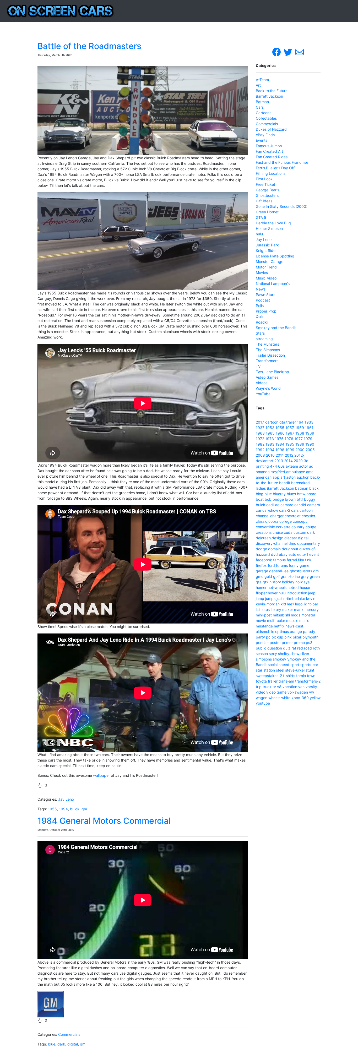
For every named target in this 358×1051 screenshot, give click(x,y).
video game (276, 692)
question (274, 648)
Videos (261, 383)
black (314, 488)
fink (308, 560)
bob (268, 499)
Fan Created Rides (272, 157)
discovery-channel (272, 543)
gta (282, 422)
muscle (292, 620)
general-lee (279, 571)
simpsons (264, 659)
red (300, 648)
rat (293, 648)
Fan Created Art (269, 151)
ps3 (309, 642)
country (298, 527)
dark (61, 1044)
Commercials (69, 1034)
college (285, 521)
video (260, 692)
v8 (279, 686)
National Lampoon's (273, 283)
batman (301, 488)
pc (268, 637)
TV (258, 366)
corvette (283, 527)
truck (267, 686)
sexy (273, 653)
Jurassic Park (267, 245)
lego (298, 604)
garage (262, 571)
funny (294, 565)
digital (72, 1044)
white (285, 697)
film (301, 560)
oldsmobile (265, 631)
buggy (309, 499)
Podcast (263, 300)
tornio (301, 675)
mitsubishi (281, 615)
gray (305, 576)
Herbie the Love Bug (273, 223)
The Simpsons (268, 349)
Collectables (266, 118)
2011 (280, 455)
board (311, 494)
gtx (265, 582)
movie (261, 620)
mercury (312, 609)
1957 (289, 427)
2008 (260, 455)
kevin (310, 598)
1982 (260, 444)
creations (264, 532)
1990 (309, 444)
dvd (274, 554)
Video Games (267, 377)
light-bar (310, 604)
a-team (292, 466)
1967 (290, 433)
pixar (297, 637)
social (273, 664)
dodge (261, 549)
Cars (260, 107)
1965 (270, 433)
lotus (266, 609)
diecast (290, 538)
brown (290, 499)
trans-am (286, 681)
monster (308, 615)
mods (295, 615)
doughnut (290, 549)
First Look (264, 179)
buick (74, 809)
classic (261, 521)
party (260, 637)
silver (304, 653)
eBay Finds (265, 135)
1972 (260, 438)
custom (300, 532)
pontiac (262, 642)
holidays (302, 582)
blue (51, 1044)
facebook (264, 560)
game (304, 565)
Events (261, 140)
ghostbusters (301, 571)
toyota (261, 681)
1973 (269, 438)
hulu (259, 234)
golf (276, 576)
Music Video (266, 278)
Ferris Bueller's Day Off (275, 168)
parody (309, 631)
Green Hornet (267, 212)
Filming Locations (270, 173)
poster (275, 642)
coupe (311, 527)
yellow (315, 697)
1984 (279, 444)
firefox (261, 565)
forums (282, 565)
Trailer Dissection (270, 355)
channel (262, 516)
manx (298, 609)
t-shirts (289, 675)
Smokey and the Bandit (276, 327)
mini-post (264, 615)
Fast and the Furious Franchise (282, 162)
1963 (260, 433)
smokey (279, 659)
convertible (265, 527)
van (301, 686)
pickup (277, 637)
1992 (260, 449)
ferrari (292, 560)
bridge (278, 499)
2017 (260, 422)
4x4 (273, 466)
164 (300, 422)
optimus (282, 631)
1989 (299, 444)
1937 (260, 427)
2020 (298, 460)
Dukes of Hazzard (271, 129)
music (304, 620)
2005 (310, 449)
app (276, 477)
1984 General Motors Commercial (104, 821)
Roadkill (262, 322)
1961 (309, 427)
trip (259, 686)
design (277, 538)
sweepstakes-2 (269, 675)
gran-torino (290, 576)
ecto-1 (302, 554)
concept (300, 521)
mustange (264, 626)
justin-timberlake (290, 598)
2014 (288, 460)
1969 (309, 433)
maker (287, 609)
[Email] (299, 51)
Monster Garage (269, 261)
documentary (308, 543)
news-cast (294, 626)
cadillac (272, 505)
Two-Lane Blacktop (272, 371)
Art (258, 85)
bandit (284, 482)
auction (303, 477)
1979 (308, 438)
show (294, 653)
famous (279, 560)
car (258, 510)
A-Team (262, 79)
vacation (290, 686)
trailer (291, 422)
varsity (311, 686)
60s (281, 466)
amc (309, 471)
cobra (273, 521)
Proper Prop (266, 311)
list (258, 609)
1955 (52, 809)
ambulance (295, 471)
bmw (301, 494)
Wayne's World (268, 388)
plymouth (310, 637)
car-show (270, 510)
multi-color (276, 620)
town (311, 675)
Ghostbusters (267, 195)
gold (268, 576)
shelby (283, 653)
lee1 (290, 604)
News (260, 289)
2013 (278, 460)
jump (260, 598)
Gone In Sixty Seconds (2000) (281, 206)
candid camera (307, 505)
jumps (270, 598)
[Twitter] (288, 51)
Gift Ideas (264, 201)
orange (296, 631)
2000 (300, 449)
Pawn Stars (265, 294)
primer (287, 642)
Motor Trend (266, 267)
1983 (269, 444)
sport (294, 664)
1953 (269, 427)
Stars (260, 333)
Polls (260, 305)
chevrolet (293, 516)
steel (280, 670)
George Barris (267, 190)
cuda (288, 532)
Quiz (260, 316)
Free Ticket (265, 184)
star (259, 670)
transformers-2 (308, 681)
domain (274, 549)
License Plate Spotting (275, 256)
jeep (312, 593)
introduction (297, 593)
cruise (278, 532)
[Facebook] (277, 51)
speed (284, 664)
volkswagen (298, 692)
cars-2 (284, 510)
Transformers (267, 360)
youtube (263, 703)
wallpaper (101, 775)
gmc (259, 576)
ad (311, 466)
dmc (292, 543)
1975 (279, 438)
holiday (288, 582)
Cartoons (263, 112)
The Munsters (267, 344)
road (308, 648)
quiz (286, 648)
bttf (300, 499)
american (264, 477)
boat (260, 499)
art (282, 477)
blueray (279, 494)
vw (311, 692)
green (315, 576)
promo (299, 642)
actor (303, 466)
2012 (289, 455)
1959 (299, 427)
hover (273, 593)
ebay (283, 554)
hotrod (293, 587)
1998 (279, 449)
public (261, 648)
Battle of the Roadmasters (89, 46)
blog (259, 494)
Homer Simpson (269, 228)
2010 (270, 455)
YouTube (263, 394)
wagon (261, 697)
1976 (289, 438)
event (314, 554)
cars (295, 510)
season (262, 653)
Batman (262, 101)
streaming (264, 338)
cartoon (271, 422)
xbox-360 (300, 697)
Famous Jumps (269, 146)
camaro (286, 505)
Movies (262, 272)
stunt (310, 670)
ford (271, 565)
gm (84, 809)
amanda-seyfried (270, 471)
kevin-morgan (268, 604)
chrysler (308, 516)
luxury (276, 609)
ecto (292, 554)
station (269, 670)
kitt (283, 604)
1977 (298, 438)
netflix (279, 626)
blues (291, 494)
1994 (63, 809)
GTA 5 (261, 217)
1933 (309, 422)
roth (316, 648)
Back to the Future (272, 90)
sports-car (309, 664)
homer (261, 587)
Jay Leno (66, 799)
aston (291, 477)
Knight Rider (266, 250)
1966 (280, 433)
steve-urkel (295, 670)
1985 (289, 444)
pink (288, 637)
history (275, 582)
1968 (299, 433)
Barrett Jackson (269, 96)
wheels (274, 697)
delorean (263, 538)
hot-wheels (277, 587)
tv (274, 686)
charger (277, 516)
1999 (289, 449)
